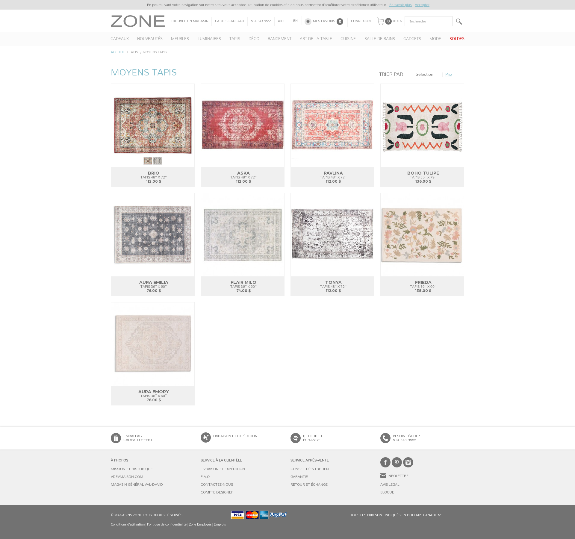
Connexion (361, 21)
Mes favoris (324, 21)
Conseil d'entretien (309, 469)
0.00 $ (397, 21)
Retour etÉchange (313, 438)
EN (295, 20)
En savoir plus (400, 5)
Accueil (118, 52)
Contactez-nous (217, 484)
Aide (282, 21)
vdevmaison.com (127, 477)
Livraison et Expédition (235, 436)
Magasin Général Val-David (137, 484)
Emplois (220, 524)
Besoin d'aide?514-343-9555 (406, 438)
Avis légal (389, 484)
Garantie (299, 477)
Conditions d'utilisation (128, 524)
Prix (448, 74)
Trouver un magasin (189, 21)
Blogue (387, 492)
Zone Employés (200, 524)
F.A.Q (205, 477)
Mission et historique (132, 469)
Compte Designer (217, 492)
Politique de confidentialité (167, 524)
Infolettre (398, 476)
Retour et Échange (309, 484)
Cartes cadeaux (229, 21)
